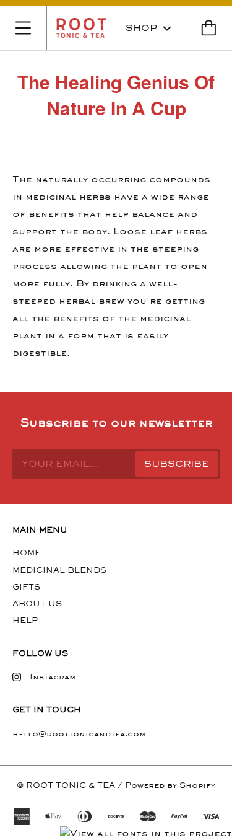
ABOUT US (37, 603)
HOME (26, 552)
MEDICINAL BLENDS (59, 570)
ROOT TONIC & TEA (70, 785)
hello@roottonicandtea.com (78, 733)
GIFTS (26, 586)
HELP (25, 620)
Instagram (52, 676)
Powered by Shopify (170, 785)
